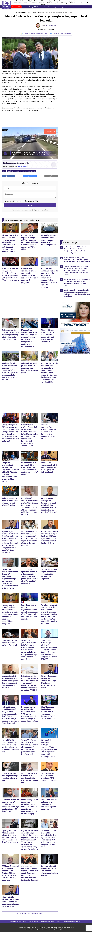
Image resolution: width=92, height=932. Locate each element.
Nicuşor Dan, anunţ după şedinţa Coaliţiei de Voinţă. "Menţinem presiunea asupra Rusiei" (49, 682)
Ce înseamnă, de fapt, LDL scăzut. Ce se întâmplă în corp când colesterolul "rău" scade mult (10, 334)
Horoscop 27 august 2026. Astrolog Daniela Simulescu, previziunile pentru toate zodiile (48, 7)
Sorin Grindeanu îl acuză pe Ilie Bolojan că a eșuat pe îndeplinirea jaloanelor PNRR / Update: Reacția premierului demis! (49, 505)
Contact (59, 921)
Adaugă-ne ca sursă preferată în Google (35, 33)
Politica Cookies (33, 921)
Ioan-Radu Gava (50, 25)
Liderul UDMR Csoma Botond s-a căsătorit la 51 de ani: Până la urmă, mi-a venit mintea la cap (10, 746)
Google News (22, 166)
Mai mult (45, 5)
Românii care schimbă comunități (25, 3)
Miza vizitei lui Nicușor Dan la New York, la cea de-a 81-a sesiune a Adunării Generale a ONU (10, 901)
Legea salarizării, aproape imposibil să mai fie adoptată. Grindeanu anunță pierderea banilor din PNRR (10, 682)
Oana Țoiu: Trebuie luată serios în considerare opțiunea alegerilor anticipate (49, 804)
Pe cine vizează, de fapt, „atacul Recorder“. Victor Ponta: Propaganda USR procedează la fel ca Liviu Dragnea (10, 274)
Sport (56, 3)
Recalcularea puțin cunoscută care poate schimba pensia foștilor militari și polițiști (49, 240)
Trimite (29, 205)
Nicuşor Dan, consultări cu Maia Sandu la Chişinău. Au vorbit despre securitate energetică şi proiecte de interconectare (29, 338)
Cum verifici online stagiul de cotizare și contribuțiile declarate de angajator (49, 574)
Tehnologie (64, 3)
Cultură (49, 3)
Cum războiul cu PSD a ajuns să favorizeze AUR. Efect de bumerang (49, 776)
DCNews (6, 5)
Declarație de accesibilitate (72, 921)
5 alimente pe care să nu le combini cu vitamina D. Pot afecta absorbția (10, 501)
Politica (24, 12)
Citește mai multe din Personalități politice (29, 913)
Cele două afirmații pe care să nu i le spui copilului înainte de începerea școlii (29, 368)
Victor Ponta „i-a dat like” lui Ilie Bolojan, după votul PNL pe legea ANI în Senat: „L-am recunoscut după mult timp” (49, 537)
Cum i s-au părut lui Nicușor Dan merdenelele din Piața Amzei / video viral (29, 778)
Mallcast (73, 3)
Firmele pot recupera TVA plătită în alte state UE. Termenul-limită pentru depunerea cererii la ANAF (49, 432)
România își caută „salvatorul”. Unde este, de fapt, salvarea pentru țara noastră (49, 870)
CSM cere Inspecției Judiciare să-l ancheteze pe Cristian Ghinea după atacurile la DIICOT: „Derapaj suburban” (10, 873)
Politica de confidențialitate (18, 921)
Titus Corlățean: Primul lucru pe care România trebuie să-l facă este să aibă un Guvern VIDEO (47, 336)
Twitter (31, 176)
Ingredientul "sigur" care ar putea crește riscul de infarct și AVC (10, 776)
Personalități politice (33, 12)
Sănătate (42, 3)
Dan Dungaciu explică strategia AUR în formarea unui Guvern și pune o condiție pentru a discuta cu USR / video (29, 242)
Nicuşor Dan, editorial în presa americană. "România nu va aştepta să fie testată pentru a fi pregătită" (29, 275)
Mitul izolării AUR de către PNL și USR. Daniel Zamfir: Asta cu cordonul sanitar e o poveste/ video (29, 468)
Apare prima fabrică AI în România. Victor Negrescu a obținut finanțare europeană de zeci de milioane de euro (10, 836)
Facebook (10, 176)
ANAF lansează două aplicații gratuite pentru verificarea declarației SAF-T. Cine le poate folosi (48, 713)
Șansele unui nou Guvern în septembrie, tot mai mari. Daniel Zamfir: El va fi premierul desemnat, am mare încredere (29, 612)
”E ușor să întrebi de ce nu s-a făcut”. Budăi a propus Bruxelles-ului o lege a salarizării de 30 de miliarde (10, 805)
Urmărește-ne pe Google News (62, 33)
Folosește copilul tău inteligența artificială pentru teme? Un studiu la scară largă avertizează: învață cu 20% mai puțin (29, 806)
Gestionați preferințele (47, 921)
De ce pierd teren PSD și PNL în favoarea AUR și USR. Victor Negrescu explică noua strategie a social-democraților (29, 714)
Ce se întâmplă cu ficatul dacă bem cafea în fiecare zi (9, 642)
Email (52, 176)
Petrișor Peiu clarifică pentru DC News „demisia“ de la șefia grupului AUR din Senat (49, 467)
